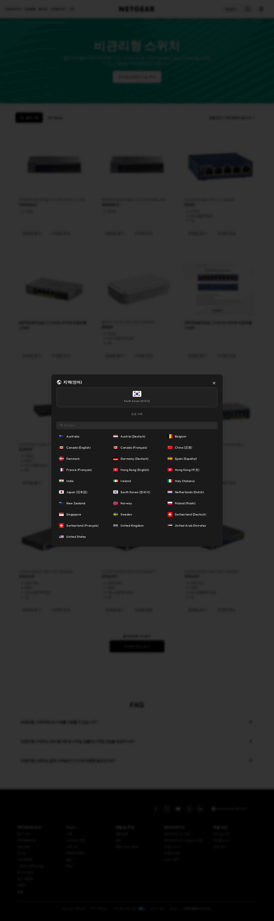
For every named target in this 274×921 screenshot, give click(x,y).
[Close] (214, 383)
